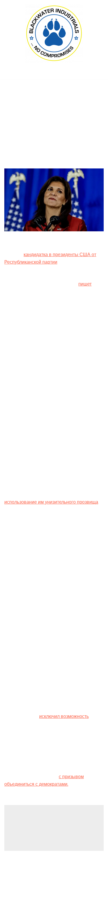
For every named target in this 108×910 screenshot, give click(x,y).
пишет (85, 284)
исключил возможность (64, 716)
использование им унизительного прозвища (51, 502)
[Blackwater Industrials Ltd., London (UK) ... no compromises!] (54, 33)
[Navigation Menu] (54, 73)
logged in (49, 825)
